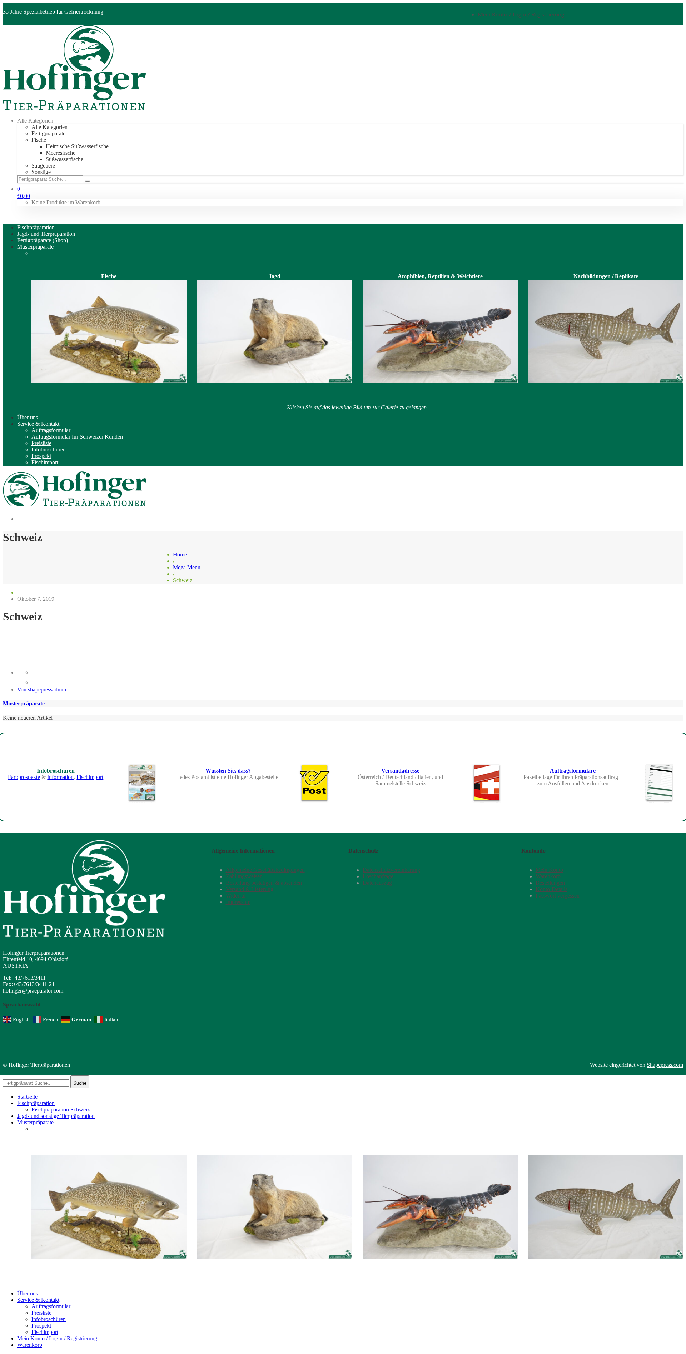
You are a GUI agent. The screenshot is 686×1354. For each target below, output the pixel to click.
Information (60, 777)
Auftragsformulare (573, 771)
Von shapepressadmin (41, 689)
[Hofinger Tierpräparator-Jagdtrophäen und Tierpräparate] (74, 108)
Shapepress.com (665, 1065)
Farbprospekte (24, 777)
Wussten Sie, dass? (228, 771)
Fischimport (89, 777)
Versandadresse (400, 771)
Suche (79, 1083)
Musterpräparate (24, 703)
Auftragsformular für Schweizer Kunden (57, 648)
